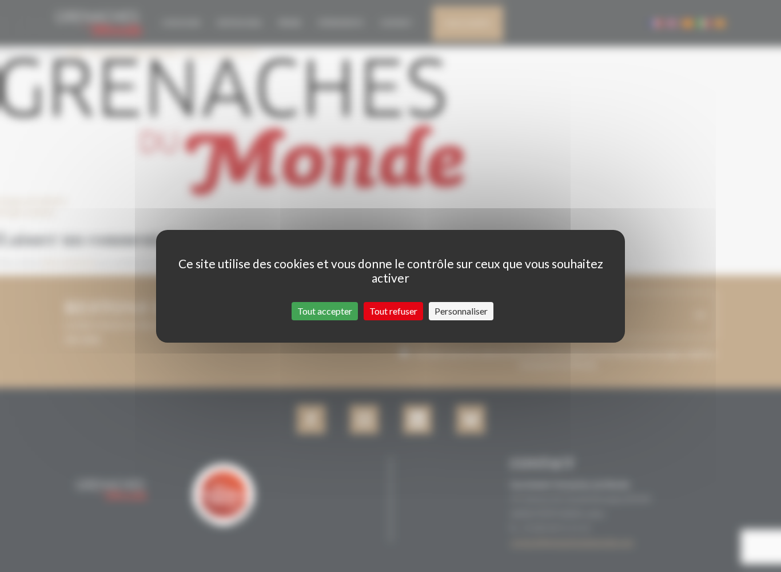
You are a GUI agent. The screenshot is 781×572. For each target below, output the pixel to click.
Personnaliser (461, 310)
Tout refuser (393, 310)
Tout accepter (324, 310)
